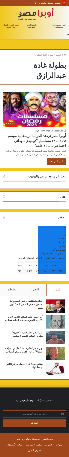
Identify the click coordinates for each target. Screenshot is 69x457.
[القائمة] (67, 34)
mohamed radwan (55, 131)
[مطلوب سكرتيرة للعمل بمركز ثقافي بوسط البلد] (55, 369)
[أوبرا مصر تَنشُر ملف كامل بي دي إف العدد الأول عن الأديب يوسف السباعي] (55, 353)
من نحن (58, 445)
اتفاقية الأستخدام (15, 445)
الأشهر (57, 290)
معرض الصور (34, 450)
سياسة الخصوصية (33, 445)
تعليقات (12, 290)
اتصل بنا (49, 445)
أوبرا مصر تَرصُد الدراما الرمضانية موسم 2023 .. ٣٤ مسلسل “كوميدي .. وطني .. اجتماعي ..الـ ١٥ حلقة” (37, 141)
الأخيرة (35, 290)
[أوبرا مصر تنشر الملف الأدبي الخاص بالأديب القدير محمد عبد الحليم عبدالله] (55, 322)
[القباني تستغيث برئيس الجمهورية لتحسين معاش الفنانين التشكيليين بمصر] (55, 306)
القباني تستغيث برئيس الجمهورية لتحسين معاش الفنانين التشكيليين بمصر (26, 304)
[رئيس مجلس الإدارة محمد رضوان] (34, 18)
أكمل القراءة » (57, 161)
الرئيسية (59, 55)
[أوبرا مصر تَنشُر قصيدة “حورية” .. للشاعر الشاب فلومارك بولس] (55, 337)
